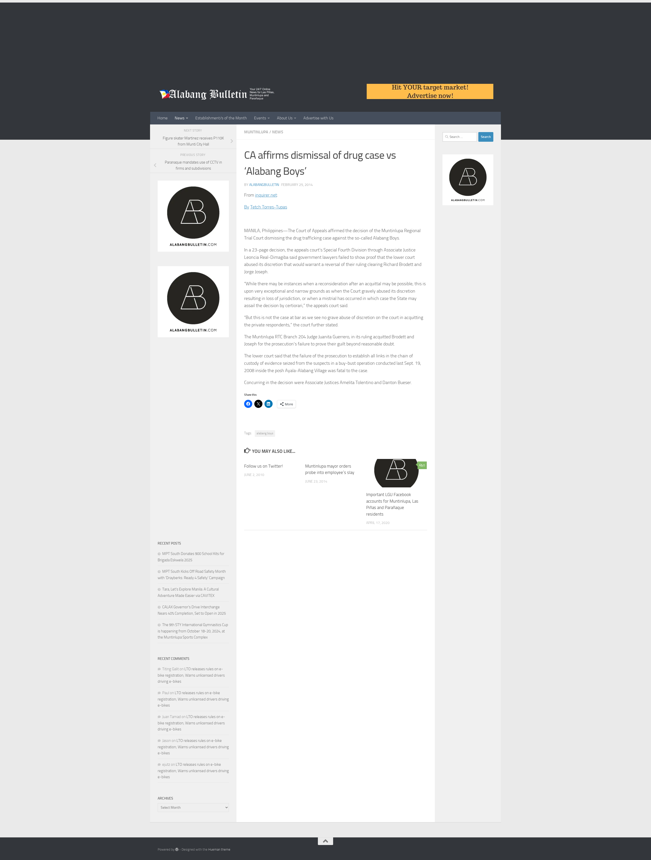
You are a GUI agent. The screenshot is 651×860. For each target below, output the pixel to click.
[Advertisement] (325, 38)
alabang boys (265, 433)
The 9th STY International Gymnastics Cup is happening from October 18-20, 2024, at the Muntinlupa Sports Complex (193, 631)
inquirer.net (266, 195)
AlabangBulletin (264, 185)
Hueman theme (219, 849)
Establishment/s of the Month (221, 118)
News (179, 118)
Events (260, 118)
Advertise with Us (318, 118)
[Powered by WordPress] (177, 849)
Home (162, 118)
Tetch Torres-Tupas (268, 207)
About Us (284, 118)
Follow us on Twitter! (263, 466)
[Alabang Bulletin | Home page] (217, 94)
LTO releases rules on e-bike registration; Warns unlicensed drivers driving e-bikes (191, 675)
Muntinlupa (256, 132)
